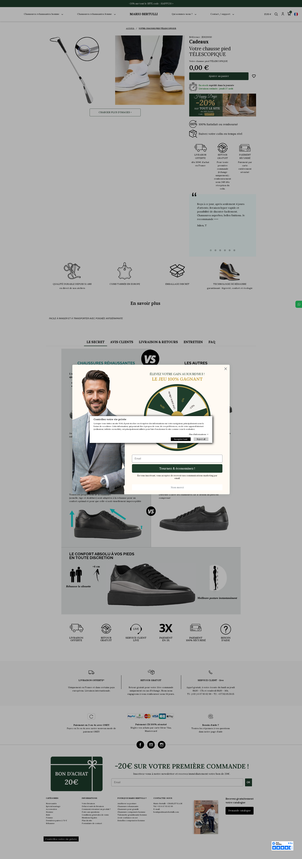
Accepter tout (180, 439)
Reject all (201, 439)
